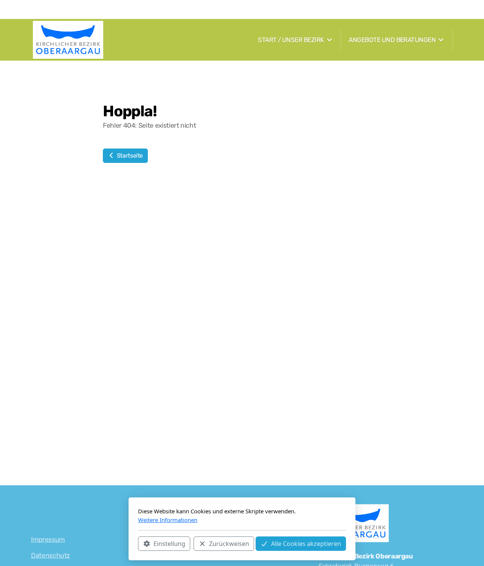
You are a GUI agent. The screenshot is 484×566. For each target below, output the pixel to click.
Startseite (129, 155)
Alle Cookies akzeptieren (306, 543)
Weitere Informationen (167, 520)
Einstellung (169, 543)
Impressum (48, 539)
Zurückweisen (229, 543)
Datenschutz (50, 555)
